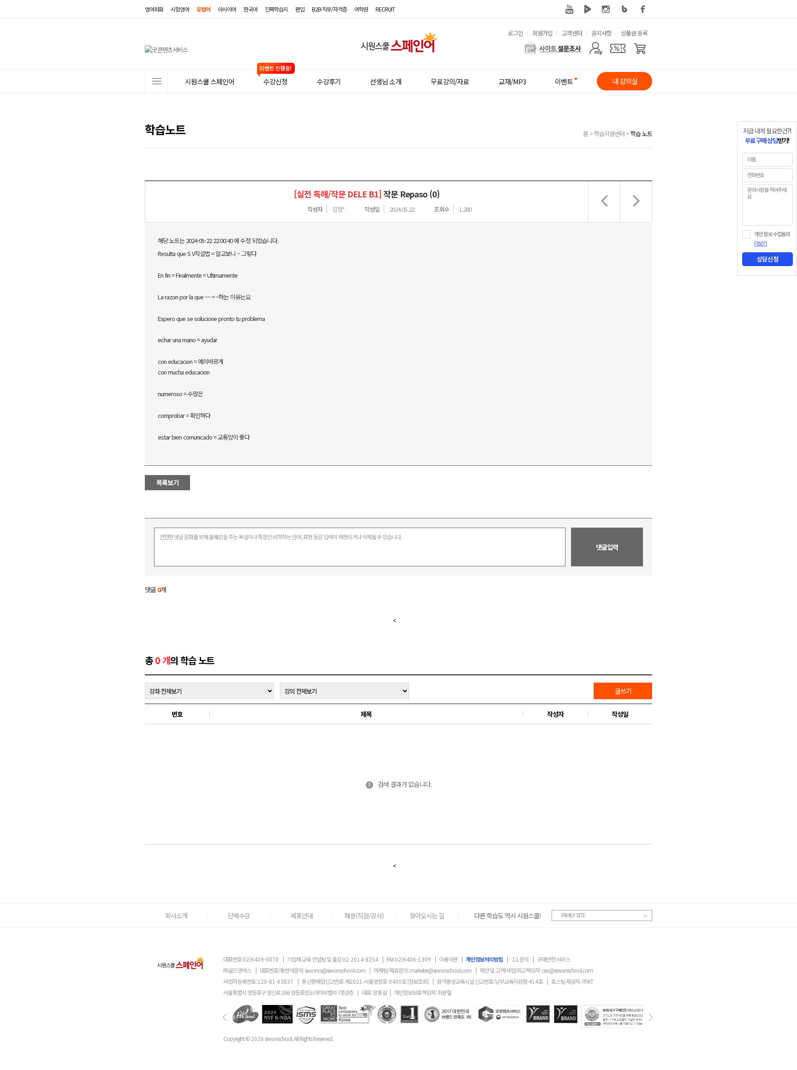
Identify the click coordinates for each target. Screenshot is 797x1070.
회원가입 (542, 33)
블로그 (624, 9)
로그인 (515, 33)
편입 (299, 9)
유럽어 (203, 9)
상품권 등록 (634, 33)
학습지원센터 (609, 133)
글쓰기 (623, 691)
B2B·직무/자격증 (329, 9)
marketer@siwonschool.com (440, 970)
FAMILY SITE (573, 915)
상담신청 (767, 259)
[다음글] (636, 201)
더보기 (760, 243)
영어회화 (154, 9)
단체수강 (239, 915)
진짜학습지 (276, 9)
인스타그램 (606, 9)
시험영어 (180, 9)
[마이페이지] (595, 48)
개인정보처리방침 (484, 959)
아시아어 (227, 9)
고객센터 (572, 33)
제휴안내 (302, 915)
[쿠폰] (617, 48)
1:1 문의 (520, 959)
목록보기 (167, 482)
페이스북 (643, 9)
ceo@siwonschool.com (567, 970)
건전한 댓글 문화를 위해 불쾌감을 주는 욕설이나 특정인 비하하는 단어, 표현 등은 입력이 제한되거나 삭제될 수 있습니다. (280, 537)
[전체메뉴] (156, 81)
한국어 (250, 9)
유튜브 (569, 9)
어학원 (361, 9)
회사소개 (176, 915)
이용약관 (448, 959)
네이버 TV (587, 9)
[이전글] (604, 201)
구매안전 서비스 (553, 959)
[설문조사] (552, 48)
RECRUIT (385, 9)
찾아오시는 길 (427, 915)
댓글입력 (607, 547)
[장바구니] (640, 48)
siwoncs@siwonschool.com (335, 970)
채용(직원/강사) (364, 915)
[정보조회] (417, 981)
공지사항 (601, 33)
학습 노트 (641, 133)
